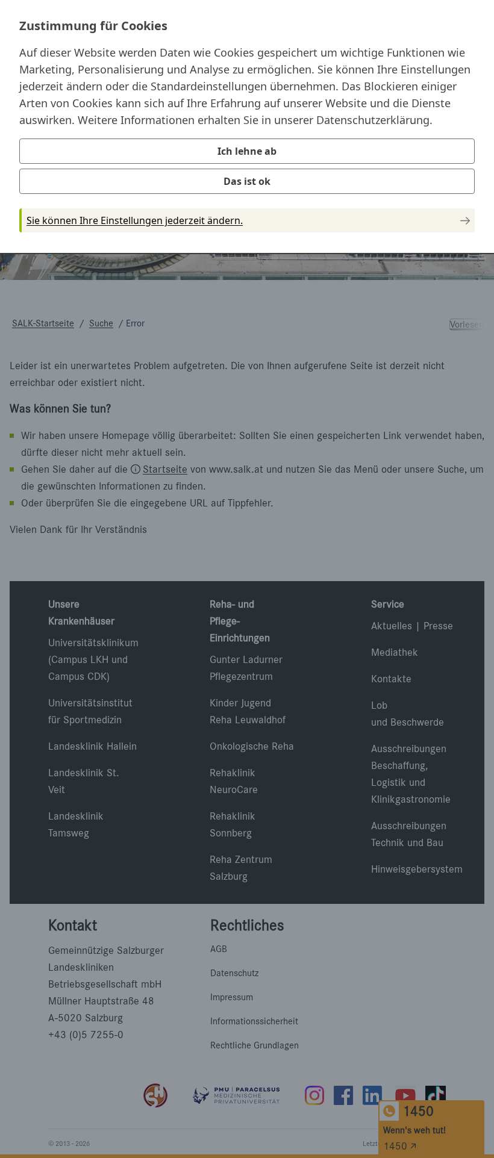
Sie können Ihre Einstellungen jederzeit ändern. (135, 220)
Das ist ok (247, 181)
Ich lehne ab (247, 151)
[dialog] (247, 126)
